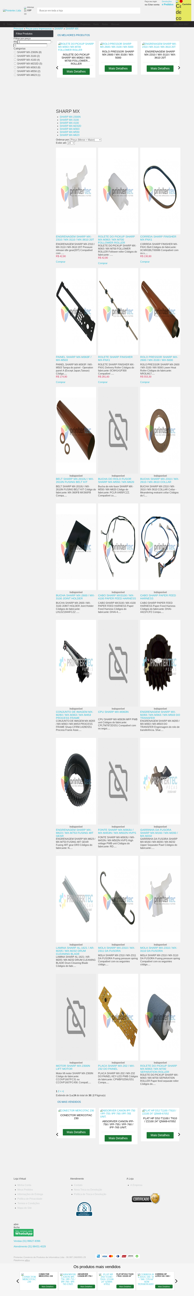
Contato (78, 1185)
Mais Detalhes (48, 1286)
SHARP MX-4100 (69, 123)
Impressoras (58, 24)
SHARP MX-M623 (69, 135)
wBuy (27, 1260)
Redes (105, 24)
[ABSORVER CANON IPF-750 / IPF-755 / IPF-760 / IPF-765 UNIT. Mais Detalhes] (68, 1287)
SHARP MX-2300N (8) (29, 52)
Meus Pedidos (25, 1189)
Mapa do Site (24, 1208)
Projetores (85, 24)
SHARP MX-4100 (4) (28, 60)
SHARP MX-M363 (69, 129)
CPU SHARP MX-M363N (113, 711)
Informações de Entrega (30, 1194)
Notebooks (72, 24)
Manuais (115, 24)
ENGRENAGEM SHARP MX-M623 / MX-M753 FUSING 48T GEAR (74, 832)
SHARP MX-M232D (70, 126)
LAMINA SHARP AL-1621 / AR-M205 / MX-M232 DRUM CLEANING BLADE (75, 950)
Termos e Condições (28, 1203)
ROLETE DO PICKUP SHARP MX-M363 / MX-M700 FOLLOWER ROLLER (116, 239)
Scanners (31, 24)
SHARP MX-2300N (70, 117)
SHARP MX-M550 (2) (28, 71)
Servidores (44, 24)
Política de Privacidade (29, 1198)
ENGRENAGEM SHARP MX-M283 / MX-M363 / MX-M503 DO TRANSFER (160, 714)
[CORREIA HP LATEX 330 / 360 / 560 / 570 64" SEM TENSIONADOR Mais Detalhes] (146, 1287)
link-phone (181, 24)
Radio (96, 24)
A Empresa (136, 1185)
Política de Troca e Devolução (90, 1194)
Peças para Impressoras (39, 28)
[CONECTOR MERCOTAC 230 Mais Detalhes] (29, 1287)
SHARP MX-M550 (69, 132)
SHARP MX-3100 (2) (28, 56)
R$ (15, 41)
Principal (18, 28)
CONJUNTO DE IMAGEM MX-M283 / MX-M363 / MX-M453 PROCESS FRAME (74, 714)
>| (63, 1091)
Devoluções (167, 3)
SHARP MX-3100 (69, 120)
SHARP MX (72, 28)
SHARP (58, 28)
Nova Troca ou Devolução (88, 1189)
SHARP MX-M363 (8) (28, 67)
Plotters (20, 24)
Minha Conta (24, 1185)
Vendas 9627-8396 (27, 1241)
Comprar (60, 261)
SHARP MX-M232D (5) (29, 63)
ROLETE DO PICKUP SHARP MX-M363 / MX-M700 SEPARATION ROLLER (158, 1068)
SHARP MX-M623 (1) (28, 75)
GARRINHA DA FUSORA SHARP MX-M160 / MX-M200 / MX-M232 (159, 832)
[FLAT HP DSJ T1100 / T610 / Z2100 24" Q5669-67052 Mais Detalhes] (107, 1287)
